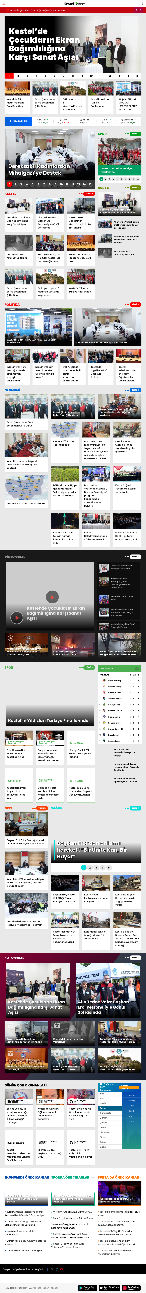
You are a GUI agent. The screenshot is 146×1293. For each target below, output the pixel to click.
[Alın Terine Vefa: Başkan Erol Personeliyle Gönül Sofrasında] (50, 206)
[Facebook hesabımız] (47, 1269)
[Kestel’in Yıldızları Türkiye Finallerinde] (100, 88)
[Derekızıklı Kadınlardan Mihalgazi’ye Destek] (104, 572)
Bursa (73, 743)
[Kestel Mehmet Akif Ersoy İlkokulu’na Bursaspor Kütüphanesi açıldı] (65, 920)
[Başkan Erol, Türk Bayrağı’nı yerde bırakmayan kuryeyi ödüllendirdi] (17, 356)
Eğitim (80, 743)
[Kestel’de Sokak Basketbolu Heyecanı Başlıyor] (105, 755)
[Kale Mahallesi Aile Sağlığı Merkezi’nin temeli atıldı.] (96, 920)
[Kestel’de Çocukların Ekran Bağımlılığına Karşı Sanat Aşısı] (19, 206)
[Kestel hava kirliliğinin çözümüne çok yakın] (96, 883)
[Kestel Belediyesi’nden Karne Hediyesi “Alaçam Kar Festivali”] (104, 615)
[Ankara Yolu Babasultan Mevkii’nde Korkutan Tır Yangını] (81, 206)
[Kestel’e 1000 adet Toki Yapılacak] (26, 487)
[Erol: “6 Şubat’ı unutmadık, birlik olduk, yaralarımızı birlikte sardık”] (73, 356)
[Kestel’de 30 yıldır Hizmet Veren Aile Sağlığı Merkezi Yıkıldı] (127, 883)
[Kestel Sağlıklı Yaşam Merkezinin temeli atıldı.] (127, 474)
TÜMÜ (88, 194)
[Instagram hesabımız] (57, 1269)
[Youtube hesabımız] (61, 1269)
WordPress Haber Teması (43, 1288)
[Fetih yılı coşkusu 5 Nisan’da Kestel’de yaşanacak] (73, 88)
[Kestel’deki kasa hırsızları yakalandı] (19, 243)
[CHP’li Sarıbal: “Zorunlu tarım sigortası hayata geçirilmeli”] (127, 429)
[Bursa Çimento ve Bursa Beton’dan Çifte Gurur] (45, 88)
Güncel (42, 1142)
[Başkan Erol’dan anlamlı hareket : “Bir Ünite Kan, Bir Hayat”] (45, 356)
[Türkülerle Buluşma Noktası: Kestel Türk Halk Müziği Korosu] (50, 243)
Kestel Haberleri (15, 1101)
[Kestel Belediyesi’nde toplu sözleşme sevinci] (96, 521)
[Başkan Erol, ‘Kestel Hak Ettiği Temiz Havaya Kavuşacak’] (127, 521)
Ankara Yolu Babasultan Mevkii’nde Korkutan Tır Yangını (37, 10)
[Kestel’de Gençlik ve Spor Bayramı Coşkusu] (105, 784)
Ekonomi (19, 1142)
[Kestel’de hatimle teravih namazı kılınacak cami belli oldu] (65, 521)
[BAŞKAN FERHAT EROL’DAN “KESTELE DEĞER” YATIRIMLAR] (128, 88)
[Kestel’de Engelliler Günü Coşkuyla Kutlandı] (100, 356)
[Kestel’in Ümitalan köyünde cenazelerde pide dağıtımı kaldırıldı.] (26, 445)
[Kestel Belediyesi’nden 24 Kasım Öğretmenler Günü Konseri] (128, 356)
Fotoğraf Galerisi (15, 742)
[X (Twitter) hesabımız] (52, 1269)
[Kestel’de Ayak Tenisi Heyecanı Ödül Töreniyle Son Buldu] (105, 769)
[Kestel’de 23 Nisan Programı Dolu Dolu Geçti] (17, 88)
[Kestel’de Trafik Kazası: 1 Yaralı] (104, 602)
